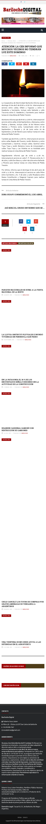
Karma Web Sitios (36, 821)
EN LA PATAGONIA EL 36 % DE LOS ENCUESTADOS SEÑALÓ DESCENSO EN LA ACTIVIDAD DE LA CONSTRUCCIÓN (20, 381)
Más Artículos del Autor (25, 243)
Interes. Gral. (6, 38)
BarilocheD (13, 56)
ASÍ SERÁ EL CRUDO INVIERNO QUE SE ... (24, 208)
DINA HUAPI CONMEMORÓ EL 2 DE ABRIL (22, 194)
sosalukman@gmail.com (11, 730)
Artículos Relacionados (9, 243)
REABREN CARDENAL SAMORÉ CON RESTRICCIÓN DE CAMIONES (18, 429)
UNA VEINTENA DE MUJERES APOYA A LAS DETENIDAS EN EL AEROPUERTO (21, 643)
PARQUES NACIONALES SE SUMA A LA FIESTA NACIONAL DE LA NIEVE (22, 291)
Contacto (25, 817)
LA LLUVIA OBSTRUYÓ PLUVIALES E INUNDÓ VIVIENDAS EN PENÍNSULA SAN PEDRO (22, 335)
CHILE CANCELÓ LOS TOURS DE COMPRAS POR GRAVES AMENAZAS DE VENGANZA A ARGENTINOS (23, 604)
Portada (20, 817)
